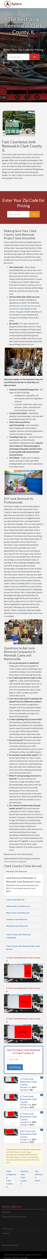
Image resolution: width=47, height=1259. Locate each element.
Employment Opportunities (14, 1216)
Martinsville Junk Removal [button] (18, 906)
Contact (5, 1233)
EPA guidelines (30, 577)
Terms (15, 1257)
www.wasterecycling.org (15, 861)
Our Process (7, 1228)
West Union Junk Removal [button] (17, 912)
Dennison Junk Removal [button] (16, 919)
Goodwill (13, 308)
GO (34, 57)
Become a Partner (10, 1245)
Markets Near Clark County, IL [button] (24, 1177)
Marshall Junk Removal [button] (16, 871)
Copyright (23, 1257)
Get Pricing (15, 1067)
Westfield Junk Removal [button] (17, 926)
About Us (6, 1212)
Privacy (7, 1257)
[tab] (23, 871)
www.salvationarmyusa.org (27, 305)
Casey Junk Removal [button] (15, 899)
